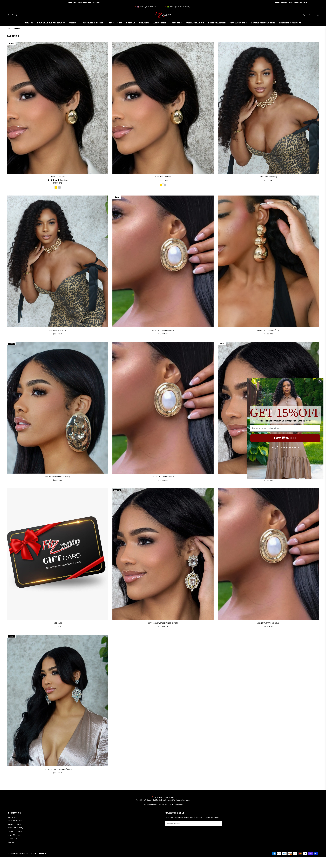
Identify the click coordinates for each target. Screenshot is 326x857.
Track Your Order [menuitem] (238, 23)
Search (11, 842)
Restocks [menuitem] (177, 23)
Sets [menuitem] (111, 23)
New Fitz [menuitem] (29, 23)
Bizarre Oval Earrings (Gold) (57, 477)
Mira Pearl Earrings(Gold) (163, 330)
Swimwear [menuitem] (144, 23)
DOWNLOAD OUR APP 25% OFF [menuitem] (51, 23)
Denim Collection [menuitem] (217, 23)
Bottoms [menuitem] (130, 23)
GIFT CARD (57, 623)
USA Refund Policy (15, 828)
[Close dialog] (320, 381)
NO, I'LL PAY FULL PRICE (285, 447)
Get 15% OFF (285, 438)
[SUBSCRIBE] (219, 823)
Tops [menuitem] (119, 23)
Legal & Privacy (14, 835)
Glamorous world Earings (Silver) (163, 623)
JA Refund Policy (15, 831)
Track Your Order (15, 821)
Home (9, 28)
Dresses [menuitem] (72, 23)
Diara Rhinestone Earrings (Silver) (57, 769)
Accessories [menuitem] (159, 23)
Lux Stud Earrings (57, 177)
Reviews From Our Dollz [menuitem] (263, 23)
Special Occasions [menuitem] (195, 23)
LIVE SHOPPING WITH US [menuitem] (290, 23)
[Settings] (317, 15)
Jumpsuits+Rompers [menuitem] (93, 23)
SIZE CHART (12, 817)
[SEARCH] (304, 15)
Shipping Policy (14, 824)
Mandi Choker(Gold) (268, 177)
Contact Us (12, 838)
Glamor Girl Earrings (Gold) (268, 330)
